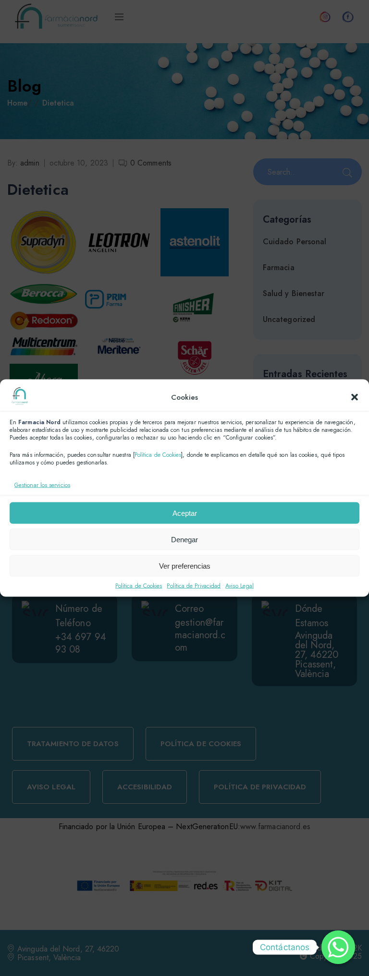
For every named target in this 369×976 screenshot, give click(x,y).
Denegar (184, 539)
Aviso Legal (239, 586)
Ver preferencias (184, 565)
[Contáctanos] (338, 947)
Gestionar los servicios (42, 485)
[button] (354, 397)
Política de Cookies (158, 455)
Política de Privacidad (194, 586)
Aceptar (184, 513)
